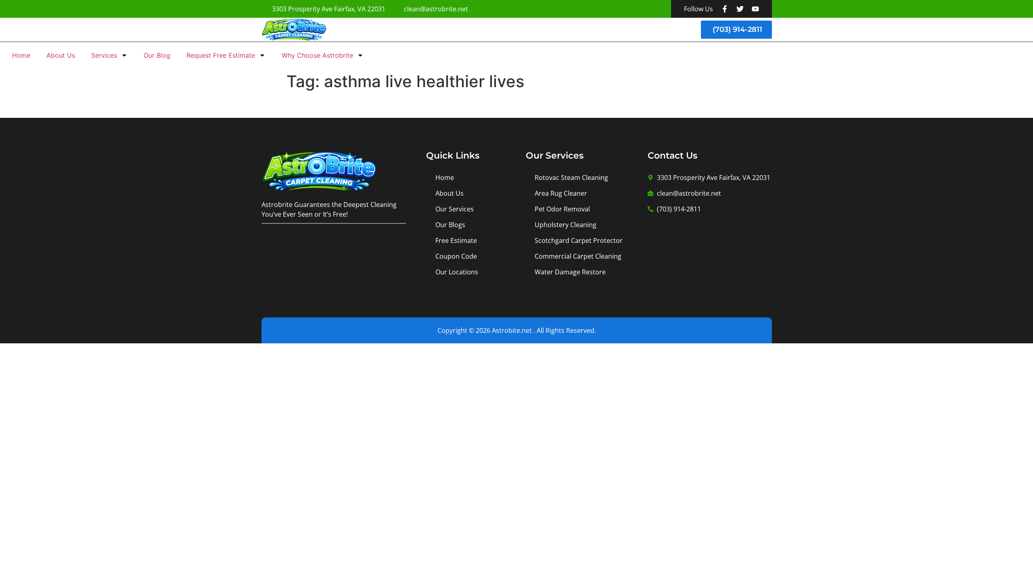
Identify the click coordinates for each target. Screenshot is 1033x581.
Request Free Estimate (220, 55)
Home (21, 55)
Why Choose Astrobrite (317, 55)
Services (104, 55)
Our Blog (157, 55)
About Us (60, 55)
